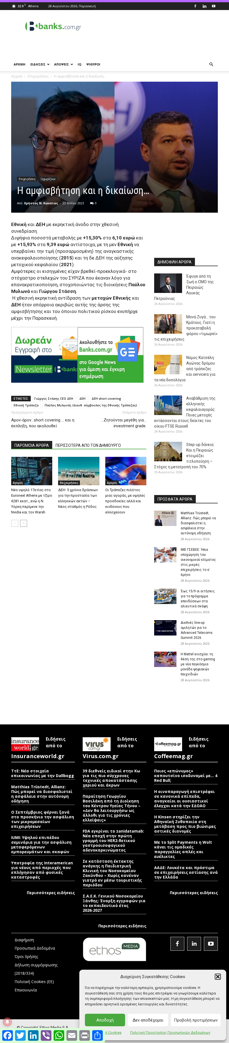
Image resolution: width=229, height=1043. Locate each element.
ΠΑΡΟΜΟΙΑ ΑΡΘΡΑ (32, 445)
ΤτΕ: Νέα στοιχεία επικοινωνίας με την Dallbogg (42, 773)
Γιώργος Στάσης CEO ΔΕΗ (53, 398)
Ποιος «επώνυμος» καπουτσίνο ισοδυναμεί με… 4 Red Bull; (185, 775)
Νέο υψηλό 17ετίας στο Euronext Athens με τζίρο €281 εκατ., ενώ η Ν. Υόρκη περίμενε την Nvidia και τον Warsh (31, 501)
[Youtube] (213, 6)
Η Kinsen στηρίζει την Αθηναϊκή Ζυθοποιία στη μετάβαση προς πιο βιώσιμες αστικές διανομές (185, 824)
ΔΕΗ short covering (106, 398)
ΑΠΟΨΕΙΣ (61, 64)
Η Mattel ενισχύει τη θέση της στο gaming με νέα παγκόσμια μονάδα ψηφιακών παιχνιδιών (198, 664)
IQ (79, 64)
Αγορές (18, 483)
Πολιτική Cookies (106, 1032)
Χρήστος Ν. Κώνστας (41, 203)
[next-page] (23, 523)
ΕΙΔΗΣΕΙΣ (38, 64)
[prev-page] (14, 523)
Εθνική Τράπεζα (26, 405)
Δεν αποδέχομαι (148, 1020)
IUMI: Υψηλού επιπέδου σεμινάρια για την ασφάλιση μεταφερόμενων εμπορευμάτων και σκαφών (41, 844)
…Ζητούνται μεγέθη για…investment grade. (123, 423)
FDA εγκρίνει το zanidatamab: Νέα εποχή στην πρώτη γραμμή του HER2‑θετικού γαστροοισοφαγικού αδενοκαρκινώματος (113, 840)
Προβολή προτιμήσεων (196, 1020)
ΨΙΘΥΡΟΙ (93, 64)
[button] (218, 976)
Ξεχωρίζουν (47, 179)
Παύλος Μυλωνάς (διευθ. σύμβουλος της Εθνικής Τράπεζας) (91, 405)
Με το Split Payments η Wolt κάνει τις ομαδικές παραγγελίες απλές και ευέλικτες (183, 849)
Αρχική (16, 76)
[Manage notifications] (7, 1021)
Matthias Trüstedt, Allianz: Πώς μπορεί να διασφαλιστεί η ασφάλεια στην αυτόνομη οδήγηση (198, 523)
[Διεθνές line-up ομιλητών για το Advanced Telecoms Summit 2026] (165, 627)
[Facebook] (195, 6)
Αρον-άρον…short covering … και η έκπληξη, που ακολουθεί (42, 423)
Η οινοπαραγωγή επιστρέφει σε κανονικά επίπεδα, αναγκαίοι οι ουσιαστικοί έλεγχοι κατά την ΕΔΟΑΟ (184, 798)
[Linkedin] (204, 6)
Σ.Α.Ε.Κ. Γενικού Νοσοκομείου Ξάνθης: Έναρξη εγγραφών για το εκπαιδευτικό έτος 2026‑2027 (114, 903)
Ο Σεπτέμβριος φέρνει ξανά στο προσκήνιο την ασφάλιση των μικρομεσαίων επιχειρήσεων (42, 819)
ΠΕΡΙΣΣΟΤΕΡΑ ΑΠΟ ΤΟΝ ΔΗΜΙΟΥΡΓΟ (88, 445)
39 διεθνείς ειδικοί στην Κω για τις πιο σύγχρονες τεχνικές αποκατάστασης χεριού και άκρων (111, 778)
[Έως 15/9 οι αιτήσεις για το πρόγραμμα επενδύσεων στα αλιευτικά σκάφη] (165, 596)
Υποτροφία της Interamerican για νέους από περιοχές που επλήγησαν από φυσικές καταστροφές (42, 870)
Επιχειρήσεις (38, 76)
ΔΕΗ (82, 398)
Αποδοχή (105, 1020)
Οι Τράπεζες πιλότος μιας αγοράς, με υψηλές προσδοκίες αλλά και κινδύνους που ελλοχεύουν (125, 501)
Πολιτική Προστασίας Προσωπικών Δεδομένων (170, 1032)
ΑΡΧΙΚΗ (19, 64)
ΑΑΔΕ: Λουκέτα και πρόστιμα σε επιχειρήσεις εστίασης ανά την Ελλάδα (186, 872)
